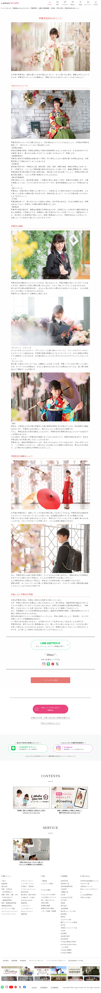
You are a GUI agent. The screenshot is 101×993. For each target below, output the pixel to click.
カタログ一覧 (84, 884)
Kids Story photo (26, 900)
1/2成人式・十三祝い (28, 897)
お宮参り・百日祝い (27, 886)
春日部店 (64, 914)
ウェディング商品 (47, 884)
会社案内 (6, 961)
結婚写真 (4, 884)
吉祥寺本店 (64, 881)
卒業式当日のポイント (72, 8)
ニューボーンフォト (27, 884)
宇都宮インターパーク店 (69, 928)
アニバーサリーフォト (8, 914)
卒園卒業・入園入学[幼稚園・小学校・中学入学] (47, 8)
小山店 (63, 931)
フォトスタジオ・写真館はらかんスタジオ (15, 8)
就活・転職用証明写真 (8, 903)
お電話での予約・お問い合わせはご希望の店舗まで (50, 718)
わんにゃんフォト (27, 911)
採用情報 (14, 961)
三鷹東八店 (64, 892)
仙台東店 (64, 933)
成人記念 (4, 886)
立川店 (63, 895)
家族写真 (24, 903)
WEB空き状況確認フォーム (89, 881)
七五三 (3, 881)
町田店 (63, 917)
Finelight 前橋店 (66, 953)
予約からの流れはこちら (50, 723)
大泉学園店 (64, 908)
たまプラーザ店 (66, 920)
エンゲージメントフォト (9, 911)
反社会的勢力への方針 (75, 961)
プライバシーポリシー (36, 961)
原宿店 (63, 903)
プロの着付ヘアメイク (48, 897)
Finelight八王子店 (66, 897)
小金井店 (64, 889)
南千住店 (64, 906)
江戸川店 (64, 900)
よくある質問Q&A (86, 895)
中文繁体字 (54, 987)
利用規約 (23, 961)
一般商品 (44, 881)
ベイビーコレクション (28, 889)
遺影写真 (24, 914)
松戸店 (63, 925)
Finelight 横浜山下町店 (68, 942)
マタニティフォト (27, 881)
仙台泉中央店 (65, 936)
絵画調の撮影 (45, 906)
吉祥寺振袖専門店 (67, 886)
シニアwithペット (27, 908)
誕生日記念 (25, 892)
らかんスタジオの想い (48, 895)
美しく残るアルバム (48, 900)
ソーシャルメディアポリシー (56, 961)
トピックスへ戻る (51, 680)
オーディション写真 (8, 908)
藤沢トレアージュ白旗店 (69, 922)
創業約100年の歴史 (47, 908)
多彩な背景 (45, 903)
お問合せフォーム (86, 886)
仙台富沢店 (64, 939)
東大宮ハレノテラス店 (68, 911)
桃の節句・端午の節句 (28, 895)
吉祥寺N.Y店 (65, 884)
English (34, 987)
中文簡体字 (44, 987)
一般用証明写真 (6, 900)
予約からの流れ (85, 897)
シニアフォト (25, 906)
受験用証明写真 (6, 906)
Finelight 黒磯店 (66, 950)
